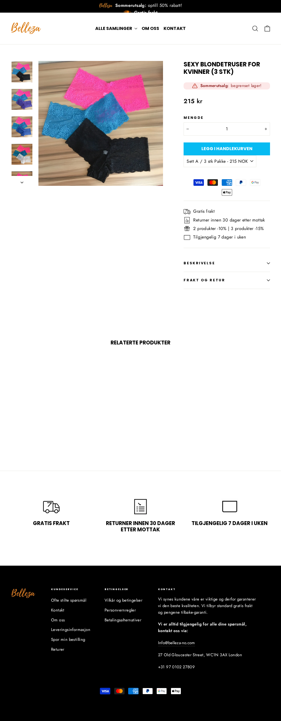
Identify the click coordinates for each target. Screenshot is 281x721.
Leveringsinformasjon (70, 630)
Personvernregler (120, 610)
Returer (57, 649)
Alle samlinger (114, 28)
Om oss (150, 28)
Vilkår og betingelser (123, 600)
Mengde (193, 118)
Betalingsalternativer (123, 620)
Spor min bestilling (68, 639)
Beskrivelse (199, 263)
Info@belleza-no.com (176, 643)
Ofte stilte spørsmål (68, 600)
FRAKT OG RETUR (204, 280)
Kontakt (175, 28)
